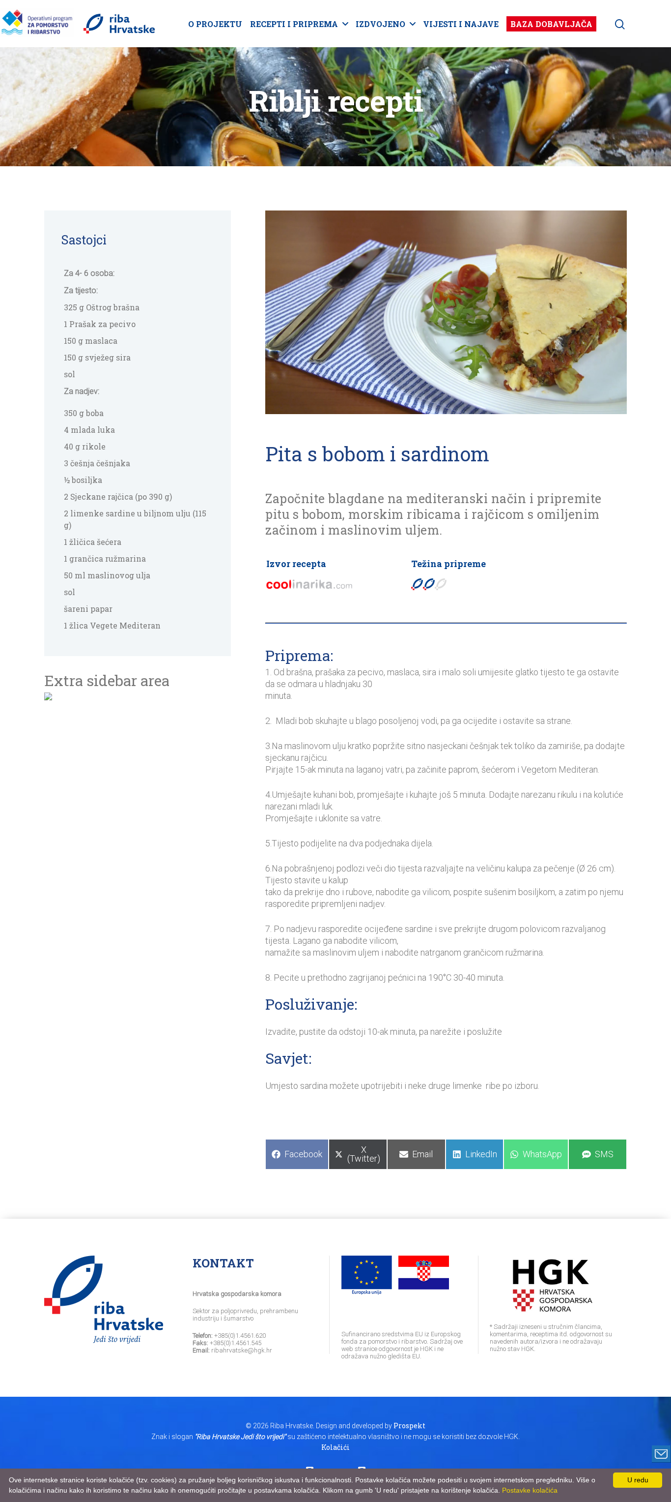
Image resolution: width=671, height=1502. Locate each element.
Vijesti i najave (461, 24)
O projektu (215, 24)
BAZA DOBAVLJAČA (551, 24)
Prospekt (409, 1425)
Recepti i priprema (294, 24)
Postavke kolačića (530, 1490)
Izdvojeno (380, 24)
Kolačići (335, 1447)
